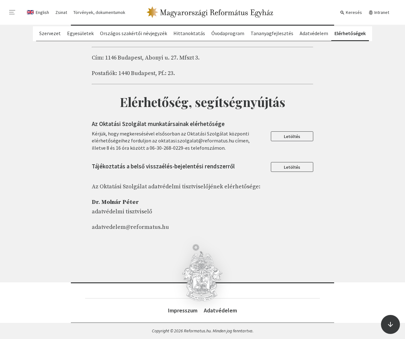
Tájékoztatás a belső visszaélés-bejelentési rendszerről (163, 166)
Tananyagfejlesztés (272, 33)
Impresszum (182, 310)
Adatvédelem (314, 33)
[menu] (12, 12)
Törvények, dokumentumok (99, 12)
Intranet (381, 12)
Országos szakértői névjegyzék (133, 33)
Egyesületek (80, 33)
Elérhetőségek (350, 33)
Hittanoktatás (189, 33)
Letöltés (292, 136)
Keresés (353, 12)
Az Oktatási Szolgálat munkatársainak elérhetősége (158, 124)
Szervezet (50, 33)
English (42, 12)
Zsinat (61, 12)
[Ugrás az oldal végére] (390, 324)
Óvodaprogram (227, 33)
